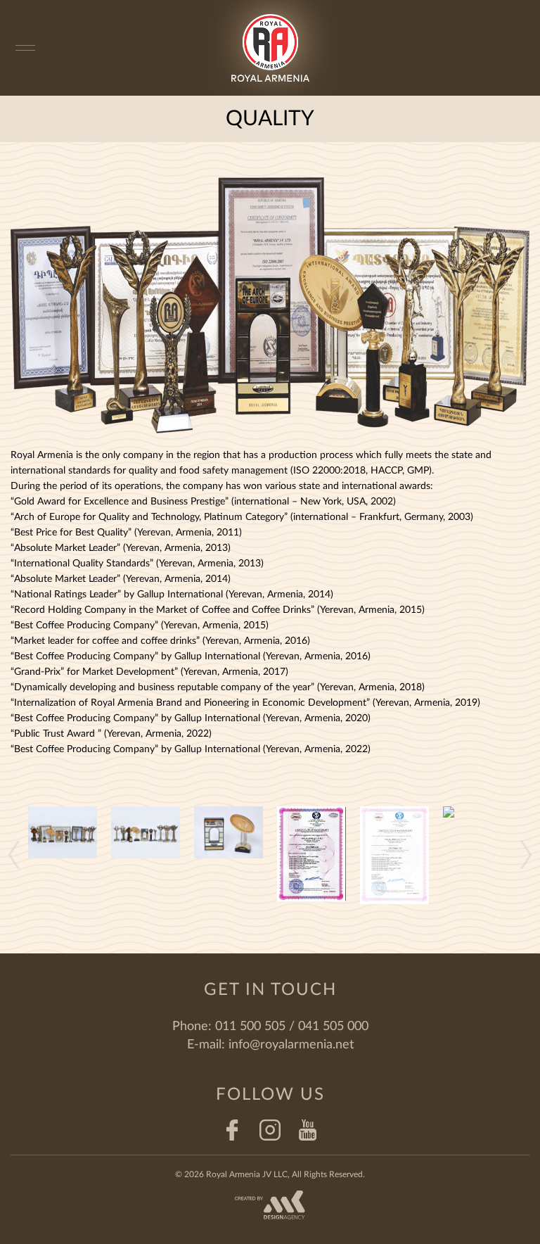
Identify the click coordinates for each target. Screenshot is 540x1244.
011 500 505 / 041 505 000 (291, 1026)
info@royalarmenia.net (291, 1045)
